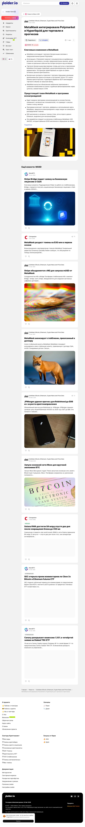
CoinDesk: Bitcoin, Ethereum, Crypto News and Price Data (46, 21)
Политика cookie (7, 784)
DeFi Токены (8, 751)
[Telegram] (75, 796)
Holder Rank (10, 11)
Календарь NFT (11, 38)
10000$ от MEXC (10, 18)
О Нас (4, 714)
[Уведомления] (72, 3)
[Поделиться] (29, 228)
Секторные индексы (9, 775)
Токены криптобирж (11, 742)
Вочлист (9, 46)
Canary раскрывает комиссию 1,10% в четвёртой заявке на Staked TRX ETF (48, 638)
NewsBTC (32, 173)
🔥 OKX (46, 739)
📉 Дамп (47, 709)
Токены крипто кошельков (13, 745)
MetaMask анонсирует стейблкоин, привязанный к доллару (49, 339)
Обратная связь (7, 720)
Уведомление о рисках (10, 781)
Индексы (9, 34)
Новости (31, 690)
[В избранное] (25, 228)
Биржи (8, 27)
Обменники (10, 53)
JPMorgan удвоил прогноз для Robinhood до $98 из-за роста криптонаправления (48, 402)
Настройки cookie (8, 787)
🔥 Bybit (46, 742)
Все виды (7, 739)
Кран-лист (9, 49)
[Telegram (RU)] (78, 796)
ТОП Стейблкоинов (10, 757)
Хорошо (18, 821)
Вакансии (5, 717)
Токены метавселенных (12, 760)
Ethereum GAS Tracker (73, 806)
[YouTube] (71, 796)
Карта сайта (6, 723)
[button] (49, 142)
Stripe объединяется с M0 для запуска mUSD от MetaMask (48, 271)
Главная (24, 690)
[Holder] (10, 796)
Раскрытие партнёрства (10, 778)
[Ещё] (73, 40)
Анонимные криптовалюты (13, 748)
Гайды (8, 42)
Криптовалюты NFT (10, 754)
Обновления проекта (9, 729)
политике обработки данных (21, 817)
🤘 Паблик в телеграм (10, 706)
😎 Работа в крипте (9, 709)
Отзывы (5, 726)
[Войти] (77, 3)
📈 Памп (46, 706)
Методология (7, 772)
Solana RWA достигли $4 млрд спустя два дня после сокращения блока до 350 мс (47, 527)
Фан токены (8, 762)
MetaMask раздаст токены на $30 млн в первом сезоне (48, 243)
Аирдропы (9, 23)
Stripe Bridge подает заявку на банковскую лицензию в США (45, 180)
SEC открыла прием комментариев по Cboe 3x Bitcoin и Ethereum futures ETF (47, 577)
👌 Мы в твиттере (8, 711)
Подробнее (28, 125)
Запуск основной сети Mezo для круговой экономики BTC (45, 466)
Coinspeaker (33, 236)
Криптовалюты (11, 31)
